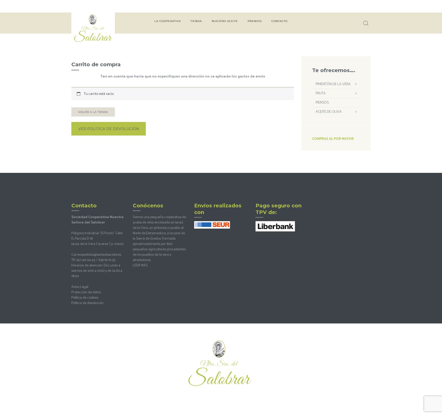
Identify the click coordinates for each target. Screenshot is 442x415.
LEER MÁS (140, 265)
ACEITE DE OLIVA (329, 112)
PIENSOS (322, 103)
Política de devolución (87, 303)
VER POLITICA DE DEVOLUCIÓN (108, 129)
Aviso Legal (79, 287)
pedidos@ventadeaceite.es (101, 255)
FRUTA (321, 93)
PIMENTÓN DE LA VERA (333, 84)
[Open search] (365, 23)
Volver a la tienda (93, 112)
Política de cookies (84, 298)
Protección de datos (86, 292)
